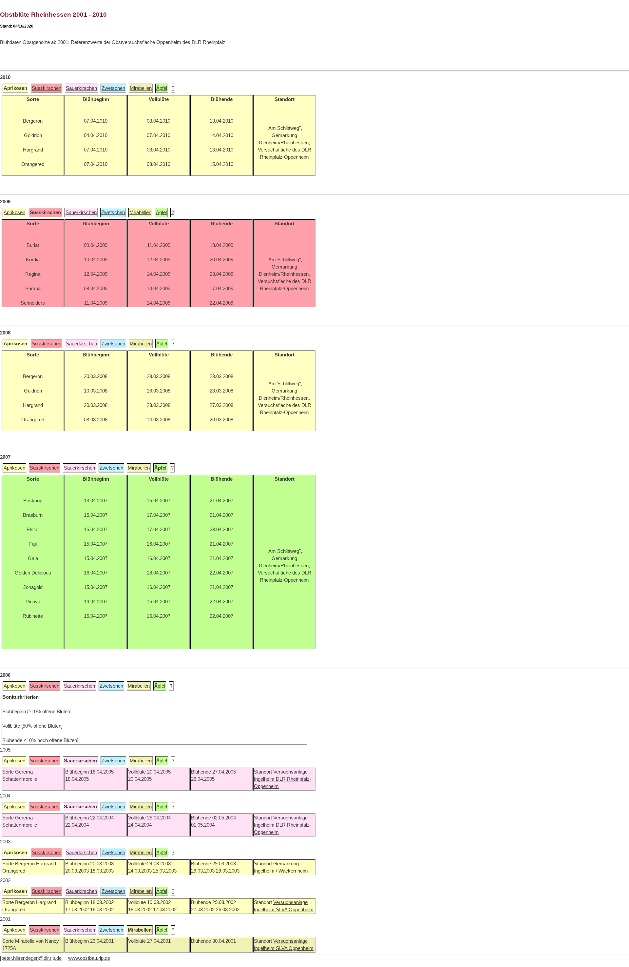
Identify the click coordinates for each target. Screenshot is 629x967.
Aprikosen (14, 212)
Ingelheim (265, 779)
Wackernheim (293, 871)
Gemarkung (286, 863)
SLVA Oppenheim (295, 909)
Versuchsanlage (290, 772)
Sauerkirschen (81, 88)
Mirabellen (141, 88)
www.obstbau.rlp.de (89, 958)
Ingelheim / (265, 871)
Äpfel (161, 88)
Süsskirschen (46, 88)
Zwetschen (113, 88)
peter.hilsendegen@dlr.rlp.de (31, 958)
